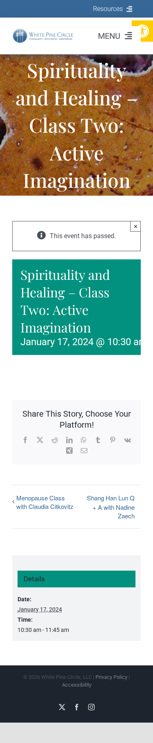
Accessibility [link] (76, 685)
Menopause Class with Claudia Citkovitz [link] (44, 502)
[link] (43, 31)
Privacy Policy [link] (111, 677)
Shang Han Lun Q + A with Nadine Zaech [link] (111, 506)
